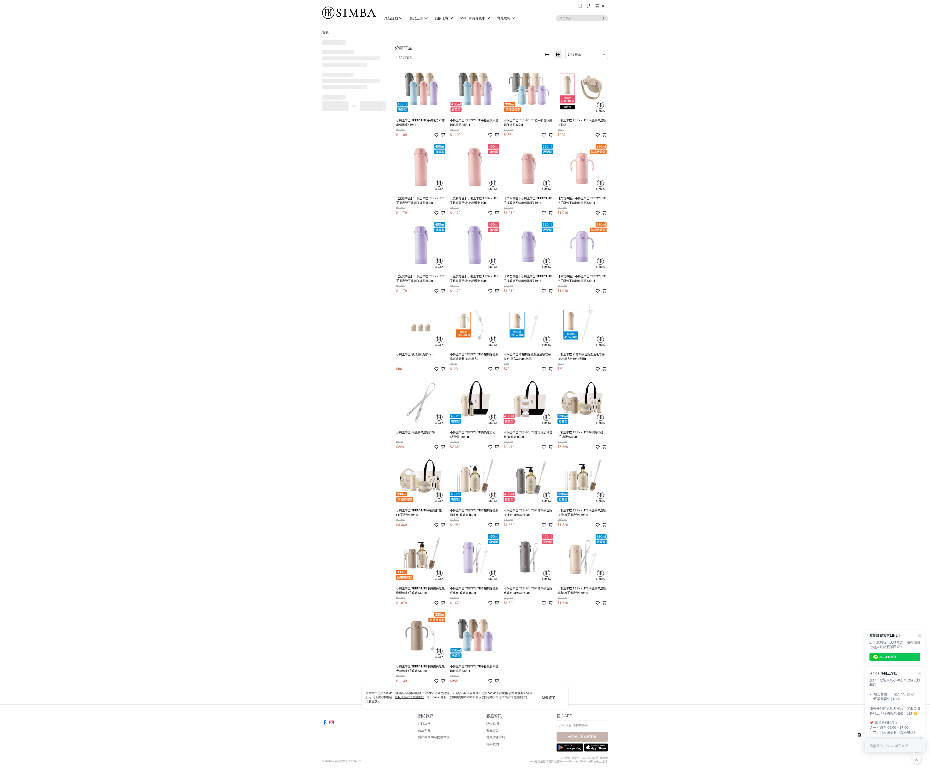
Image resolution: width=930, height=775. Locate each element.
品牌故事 (424, 723)
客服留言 (492, 730)
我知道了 (548, 697)
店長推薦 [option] (574, 54)
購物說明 (492, 723)
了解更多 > (373, 701)
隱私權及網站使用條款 (434, 737)
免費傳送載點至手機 (582, 737)
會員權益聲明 (495, 737)
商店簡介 (424, 730)
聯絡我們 (492, 744)
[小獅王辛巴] (349, 13)
